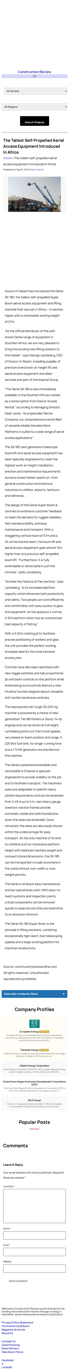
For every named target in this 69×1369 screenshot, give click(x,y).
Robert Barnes (36, 169)
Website (7, 1261)
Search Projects (34, 122)
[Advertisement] (34, 34)
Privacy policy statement (17, 1322)
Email (6, 1245)
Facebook (8, 1360)
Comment (9, 1186)
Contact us (9, 1341)
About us (7, 1333)
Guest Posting (11, 1345)
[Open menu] (34, 76)
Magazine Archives (13, 1329)
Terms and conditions (15, 1326)
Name (7, 1228)
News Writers (10, 1348)
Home (7, 158)
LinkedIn (7, 1367)
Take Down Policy (12, 1352)
